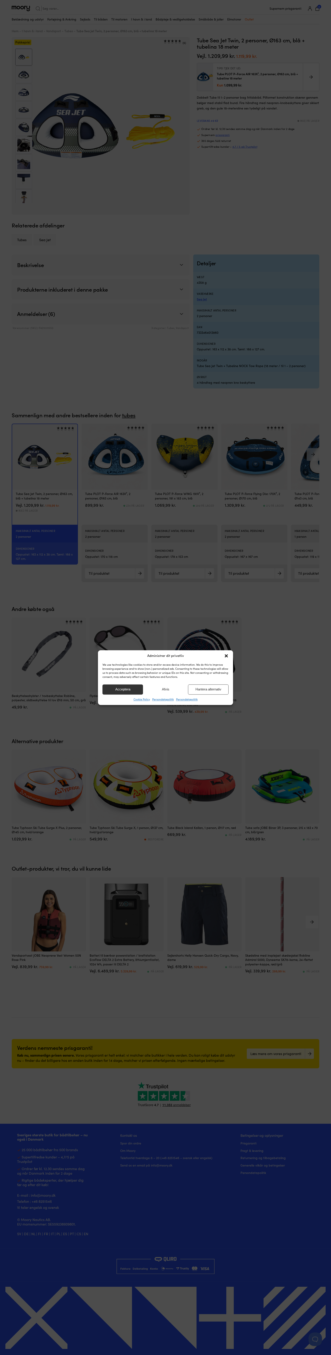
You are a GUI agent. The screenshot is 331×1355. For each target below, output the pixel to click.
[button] (226, 656)
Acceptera (122, 689)
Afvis (165, 689)
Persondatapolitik (163, 699)
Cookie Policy (142, 699)
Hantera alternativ (208, 689)
